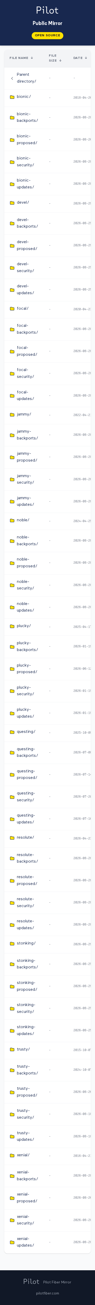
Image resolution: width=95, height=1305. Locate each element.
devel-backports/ (27, 223)
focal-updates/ (25, 395)
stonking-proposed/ (27, 986)
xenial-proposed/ (27, 1197)
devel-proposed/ (27, 245)
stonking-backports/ (27, 964)
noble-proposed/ (27, 562)
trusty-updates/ (25, 1136)
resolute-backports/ (27, 858)
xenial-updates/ (25, 1242)
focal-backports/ (27, 329)
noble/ (23, 520)
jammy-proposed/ (27, 457)
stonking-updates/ (26, 1030)
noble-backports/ (27, 540)
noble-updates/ (25, 607)
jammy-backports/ (27, 435)
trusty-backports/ (27, 1070)
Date (78, 58)
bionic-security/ (25, 161)
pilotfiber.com (47, 1293)
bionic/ (24, 97)
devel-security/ (25, 267)
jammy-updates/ (25, 501)
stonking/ (26, 943)
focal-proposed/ (27, 351)
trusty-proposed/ (27, 1092)
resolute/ (25, 838)
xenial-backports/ (27, 1175)
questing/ (26, 732)
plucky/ (24, 626)
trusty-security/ (25, 1114)
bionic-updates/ (25, 183)
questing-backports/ (27, 752)
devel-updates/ (25, 289)
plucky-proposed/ (27, 668)
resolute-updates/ (25, 924)
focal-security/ (25, 373)
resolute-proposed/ (27, 880)
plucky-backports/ (27, 646)
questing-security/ (26, 796)
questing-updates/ (26, 818)
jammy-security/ (25, 479)
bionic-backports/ (27, 117)
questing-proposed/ (27, 774)
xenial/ (23, 1155)
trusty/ (23, 1049)
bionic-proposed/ (27, 139)
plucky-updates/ (25, 713)
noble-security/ (25, 585)
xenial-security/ (25, 1220)
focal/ (23, 309)
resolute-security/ (25, 902)
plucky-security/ (25, 691)
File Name (19, 58)
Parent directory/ (26, 78)
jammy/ (24, 414)
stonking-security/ (26, 1008)
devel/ (23, 203)
